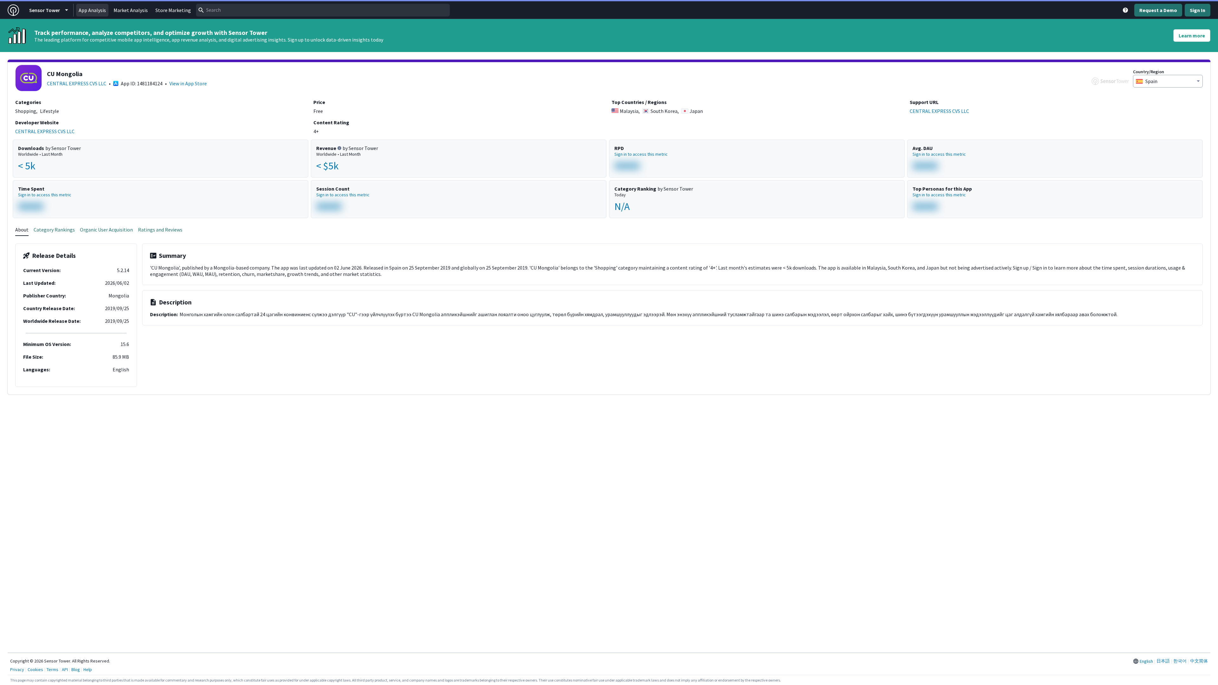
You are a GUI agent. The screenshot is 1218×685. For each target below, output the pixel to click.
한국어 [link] (1180, 661)
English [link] (1146, 661)
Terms (52, 669)
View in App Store (188, 83)
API (65, 669)
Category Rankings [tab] (54, 229)
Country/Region (1148, 72)
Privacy (17, 669)
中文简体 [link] (1199, 661)
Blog (75, 669)
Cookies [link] (35, 669)
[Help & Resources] (1125, 10)
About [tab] (22, 229)
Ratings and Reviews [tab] (160, 229)
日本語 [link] (1163, 661)
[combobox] (323, 10)
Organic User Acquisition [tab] (106, 229)
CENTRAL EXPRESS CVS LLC (76, 83)
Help (87, 669)
